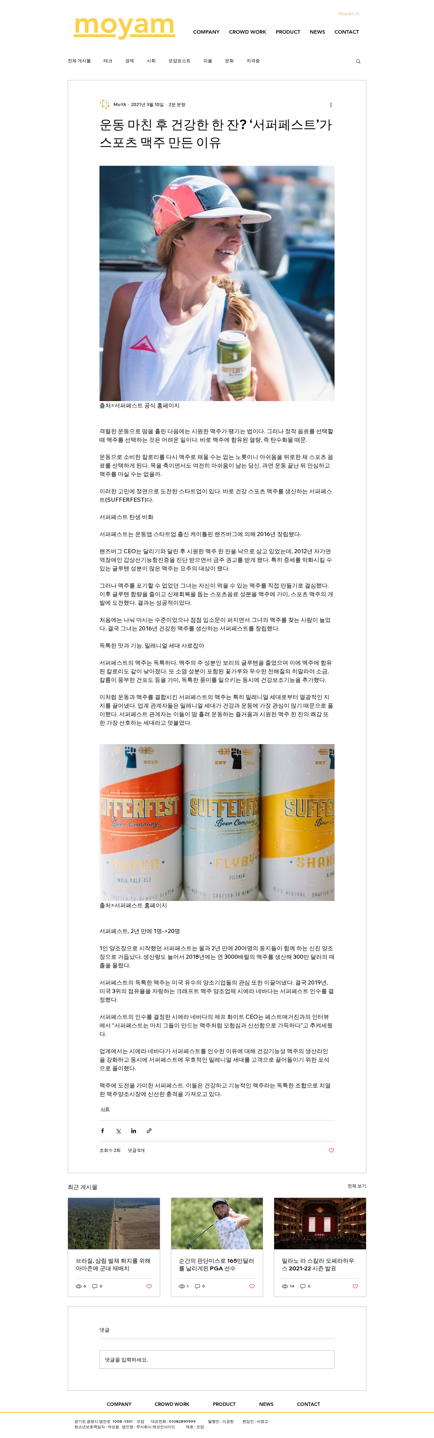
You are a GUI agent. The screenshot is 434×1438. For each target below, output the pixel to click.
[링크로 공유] (149, 1131)
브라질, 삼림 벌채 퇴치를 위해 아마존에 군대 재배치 (113, 1264)
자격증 (253, 61)
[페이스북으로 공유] (102, 1131)
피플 (207, 61)
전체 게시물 (79, 61)
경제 (129, 61)
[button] (358, 61)
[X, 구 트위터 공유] (118, 1131)
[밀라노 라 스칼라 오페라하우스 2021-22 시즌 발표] (320, 1223)
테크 (108, 61)
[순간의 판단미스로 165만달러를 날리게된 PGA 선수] (217, 1223)
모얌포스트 (179, 61)
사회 (151, 61)
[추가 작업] (331, 104)
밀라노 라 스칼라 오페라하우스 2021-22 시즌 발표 (318, 1264)
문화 (229, 61)
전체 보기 (357, 1186)
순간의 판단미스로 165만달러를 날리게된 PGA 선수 (216, 1264)
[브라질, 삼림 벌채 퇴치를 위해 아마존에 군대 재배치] (114, 1223)
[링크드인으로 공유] (134, 1131)
